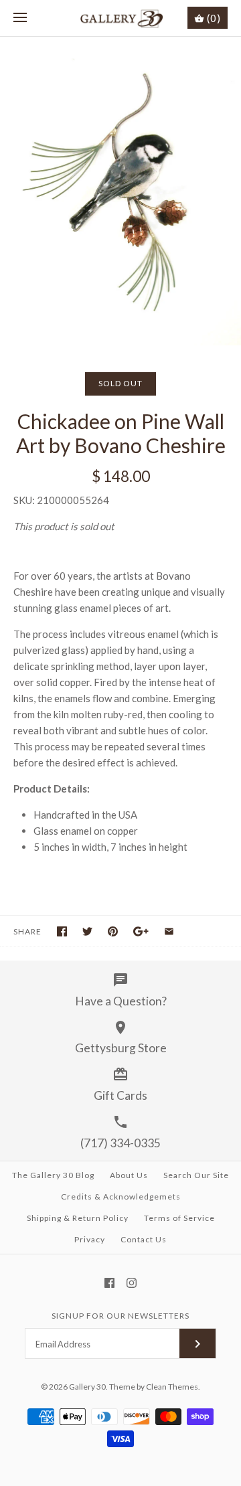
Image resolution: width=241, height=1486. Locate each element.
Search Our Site (196, 1175)
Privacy (89, 1239)
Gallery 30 (87, 1387)
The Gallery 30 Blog (53, 1175)
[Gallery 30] (121, 18)
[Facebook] (109, 1283)
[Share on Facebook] (62, 931)
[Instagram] (132, 1283)
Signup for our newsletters (120, 1316)
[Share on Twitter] (87, 931)
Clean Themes (172, 1387)
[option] (120, 191)
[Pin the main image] (113, 931)
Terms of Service (179, 1218)
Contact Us (143, 1239)
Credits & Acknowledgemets (121, 1196)
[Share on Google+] (141, 931)
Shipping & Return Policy (78, 1218)
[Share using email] (169, 931)
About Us (129, 1175)
